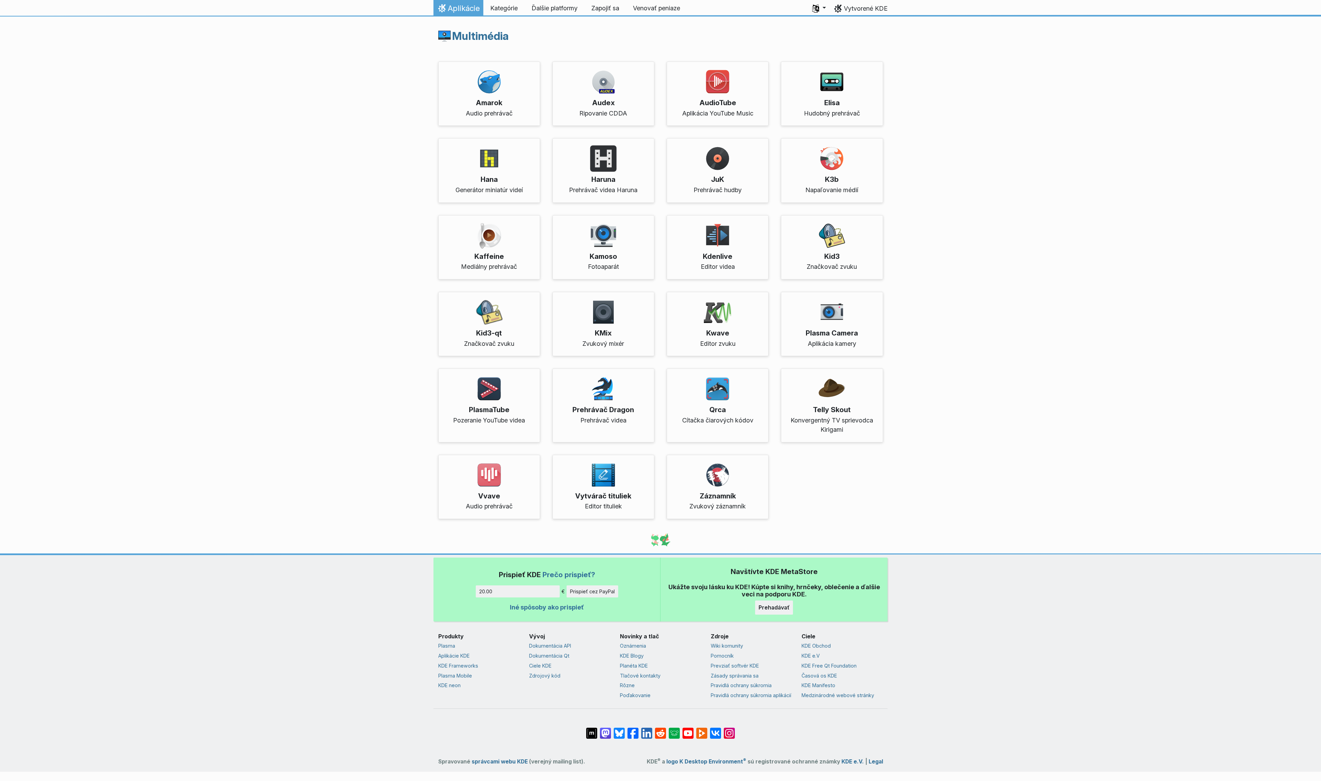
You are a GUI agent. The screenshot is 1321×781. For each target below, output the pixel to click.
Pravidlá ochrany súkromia (741, 685)
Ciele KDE (540, 666)
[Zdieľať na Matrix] (591, 729)
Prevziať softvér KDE (735, 666)
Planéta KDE (634, 666)
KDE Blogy (632, 656)
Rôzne (627, 685)
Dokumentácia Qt (549, 656)
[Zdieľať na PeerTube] (701, 729)
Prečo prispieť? (569, 574)
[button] (819, 8)
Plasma (446, 646)
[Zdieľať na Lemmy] (674, 729)
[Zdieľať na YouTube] (688, 729)
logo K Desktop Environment (706, 761)
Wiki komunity (727, 646)
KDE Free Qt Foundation (829, 666)
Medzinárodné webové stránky (838, 695)
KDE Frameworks (458, 666)
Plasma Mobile (455, 676)
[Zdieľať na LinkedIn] (646, 729)
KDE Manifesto (818, 685)
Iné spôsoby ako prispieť (547, 607)
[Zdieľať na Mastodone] (605, 729)
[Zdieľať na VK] (715, 729)
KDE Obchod (816, 646)
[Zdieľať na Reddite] (660, 729)
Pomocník (722, 656)
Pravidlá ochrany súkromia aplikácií (751, 695)
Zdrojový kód (544, 676)
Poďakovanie (635, 695)
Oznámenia (633, 646)
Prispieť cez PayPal (592, 591)
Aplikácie (458, 9)
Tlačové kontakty (640, 676)
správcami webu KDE (500, 761)
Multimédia (480, 36)
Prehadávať (774, 607)
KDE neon (449, 685)
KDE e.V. (852, 761)
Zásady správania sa (735, 676)
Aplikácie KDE (454, 656)
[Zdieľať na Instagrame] (729, 729)
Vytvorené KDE (866, 8)
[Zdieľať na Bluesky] (619, 729)
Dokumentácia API (550, 646)
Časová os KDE (819, 676)
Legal (876, 761)
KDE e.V (811, 656)
